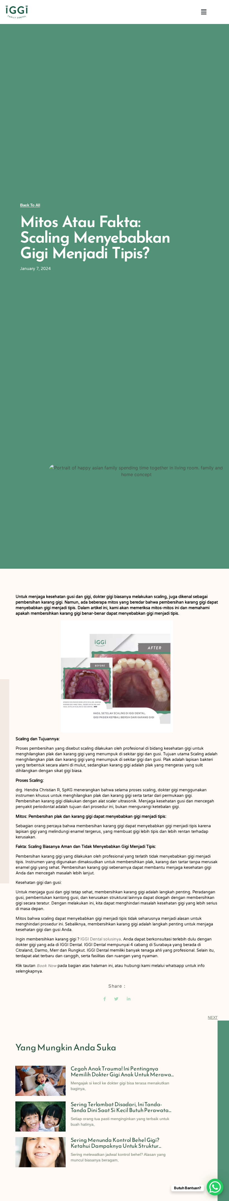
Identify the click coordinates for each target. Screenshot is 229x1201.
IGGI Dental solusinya (100, 939)
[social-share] (104, 998)
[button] (204, 12)
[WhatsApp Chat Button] (215, 1187)
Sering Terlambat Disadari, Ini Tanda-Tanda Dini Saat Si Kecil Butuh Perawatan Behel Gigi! (121, 1110)
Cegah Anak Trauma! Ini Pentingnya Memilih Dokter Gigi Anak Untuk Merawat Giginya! (122, 1074)
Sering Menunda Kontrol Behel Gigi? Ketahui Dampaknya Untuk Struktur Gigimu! (115, 1146)
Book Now (46, 965)
